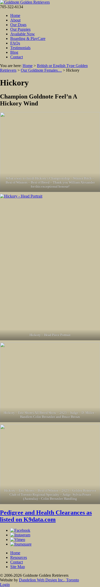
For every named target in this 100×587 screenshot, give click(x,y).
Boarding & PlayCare (27, 38)
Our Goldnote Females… (41, 70)
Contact (16, 57)
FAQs (15, 43)
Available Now (22, 34)
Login (5, 584)
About (15, 20)
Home (15, 15)
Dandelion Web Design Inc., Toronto (49, 580)
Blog (14, 52)
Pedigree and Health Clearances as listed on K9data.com (46, 516)
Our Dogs (18, 25)
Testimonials (20, 48)
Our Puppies (20, 29)
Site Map (17, 566)
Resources (18, 557)
